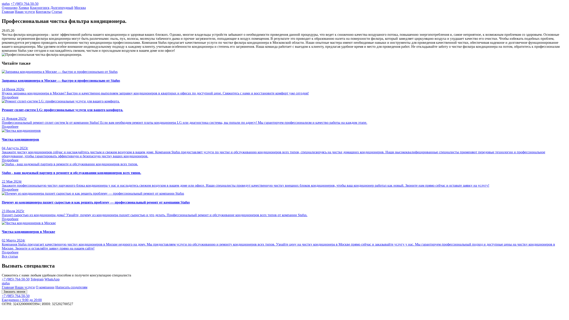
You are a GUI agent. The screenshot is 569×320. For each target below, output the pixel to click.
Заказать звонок (14, 291)
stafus (6, 4)
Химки (23, 8)
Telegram (37, 279)
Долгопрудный (61, 8)
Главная (8, 12)
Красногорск (40, 8)
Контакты (43, 12)
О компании (45, 287)
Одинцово (10, 8)
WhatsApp (52, 279)
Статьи (57, 12)
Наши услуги (25, 12)
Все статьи (10, 256)
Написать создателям (71, 287)
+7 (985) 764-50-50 (24, 4)
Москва (80, 8)
